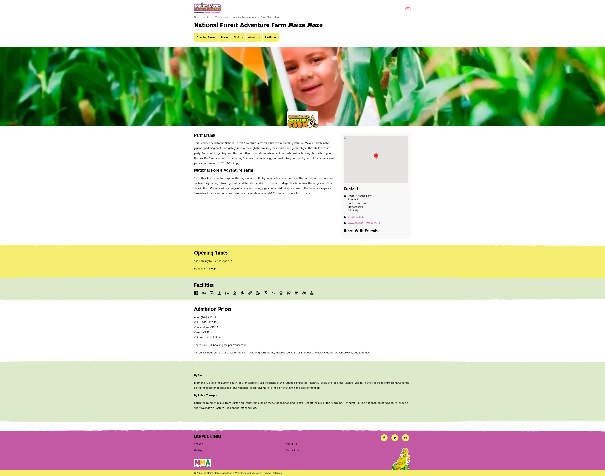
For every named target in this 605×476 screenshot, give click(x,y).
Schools (198, 444)
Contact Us (292, 450)
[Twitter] (394, 437)
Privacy (267, 473)
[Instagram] (405, 437)
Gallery (198, 450)
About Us (254, 37)
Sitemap (277, 473)
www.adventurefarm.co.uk (364, 223)
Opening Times (205, 37)
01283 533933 (356, 216)
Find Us (238, 37)
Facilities (270, 37)
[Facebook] (384, 437)
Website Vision (254, 472)
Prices (224, 37)
